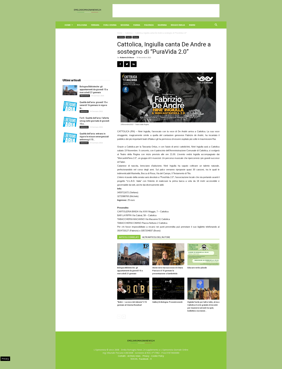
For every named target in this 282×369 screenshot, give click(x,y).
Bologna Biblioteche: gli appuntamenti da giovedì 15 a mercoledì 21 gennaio (130, 271)
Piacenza (149, 25)
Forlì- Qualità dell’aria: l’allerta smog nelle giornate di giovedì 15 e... (94, 121)
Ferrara (95, 25)
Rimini (192, 25)
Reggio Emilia (178, 25)
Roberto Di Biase (127, 57)
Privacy (145, 355)
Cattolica (128, 33)
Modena (125, 25)
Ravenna (162, 25)
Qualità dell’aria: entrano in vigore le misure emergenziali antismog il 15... (94, 136)
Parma (136, 25)
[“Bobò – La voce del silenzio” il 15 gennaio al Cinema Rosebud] (133, 289)
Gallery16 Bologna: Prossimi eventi (167, 302)
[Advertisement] (166, 10)
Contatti (122, 355)
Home (67, 25)
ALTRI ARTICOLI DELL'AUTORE (156, 237)
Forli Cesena (109, 25)
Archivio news (134, 355)
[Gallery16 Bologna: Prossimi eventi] (168, 289)
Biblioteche (84, 96)
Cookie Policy (157, 355)
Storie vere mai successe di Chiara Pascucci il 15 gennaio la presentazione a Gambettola (167, 271)
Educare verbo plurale (197, 268)
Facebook (143, 359)
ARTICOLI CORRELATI (129, 237)
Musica (135, 37)
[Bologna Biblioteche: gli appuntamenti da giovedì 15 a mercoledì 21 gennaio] (133, 254)
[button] (215, 25)
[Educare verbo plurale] (203, 254)
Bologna (82, 25)
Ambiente (84, 111)
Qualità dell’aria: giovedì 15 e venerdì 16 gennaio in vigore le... (94, 105)
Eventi (128, 37)
